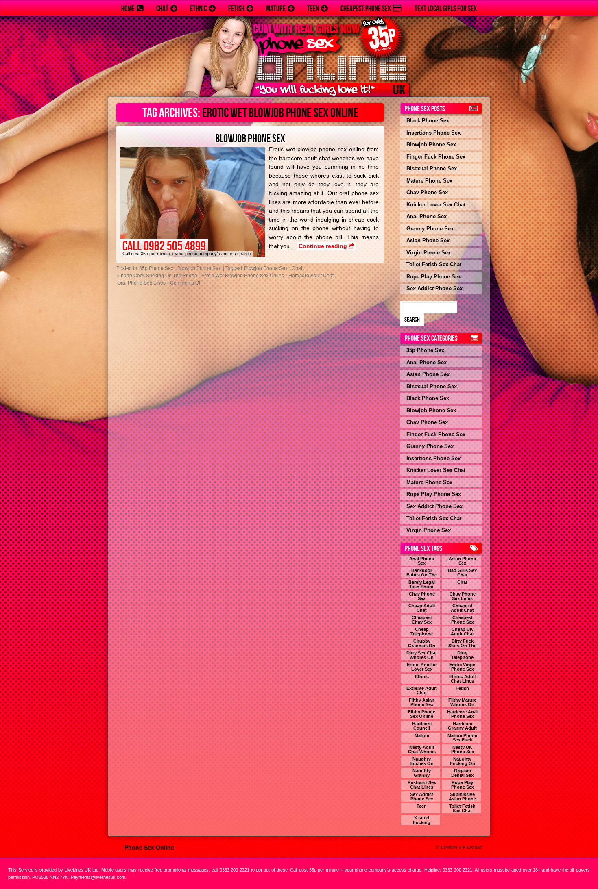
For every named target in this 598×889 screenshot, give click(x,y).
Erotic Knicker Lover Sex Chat (422, 667)
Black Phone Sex (427, 120)
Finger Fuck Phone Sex (435, 157)
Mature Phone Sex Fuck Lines (462, 738)
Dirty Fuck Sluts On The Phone (462, 643)
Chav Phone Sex (427, 192)
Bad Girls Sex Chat (462, 573)
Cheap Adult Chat (421, 608)
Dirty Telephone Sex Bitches (462, 655)
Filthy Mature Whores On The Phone (462, 702)
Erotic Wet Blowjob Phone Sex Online (242, 275)
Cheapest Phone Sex (365, 8)
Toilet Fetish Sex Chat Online (462, 808)
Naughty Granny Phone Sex (421, 773)
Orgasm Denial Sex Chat (462, 773)
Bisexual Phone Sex (431, 168)
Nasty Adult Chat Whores (422, 749)
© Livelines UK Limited (459, 846)
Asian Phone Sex (428, 240)
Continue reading (324, 246)
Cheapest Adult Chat (462, 608)
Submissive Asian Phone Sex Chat (462, 797)
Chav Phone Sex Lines (463, 596)
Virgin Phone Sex (428, 253)
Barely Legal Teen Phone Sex (421, 584)
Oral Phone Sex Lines (141, 282)
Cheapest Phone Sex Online (462, 620)
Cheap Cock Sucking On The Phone (157, 275)
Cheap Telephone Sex (421, 632)
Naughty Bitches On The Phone (422, 761)
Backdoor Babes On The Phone (421, 573)
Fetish (236, 8)
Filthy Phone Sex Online (421, 714)
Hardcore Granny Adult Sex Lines (462, 726)
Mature (276, 8)
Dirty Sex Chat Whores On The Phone (421, 655)
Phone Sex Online (149, 847)
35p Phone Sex (156, 267)
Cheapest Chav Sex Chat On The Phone (421, 620)
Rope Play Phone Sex (433, 277)
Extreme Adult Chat (421, 691)
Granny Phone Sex (430, 229)
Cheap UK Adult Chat (462, 632)
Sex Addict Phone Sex (434, 288)
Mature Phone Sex (429, 181)
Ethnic (198, 8)
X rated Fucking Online (421, 820)
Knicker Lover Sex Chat (435, 205)
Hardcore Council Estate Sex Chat (421, 726)
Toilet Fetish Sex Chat (433, 264)
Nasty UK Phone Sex (462, 749)
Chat (162, 8)
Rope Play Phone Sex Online (462, 785)
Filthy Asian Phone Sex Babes (421, 702)
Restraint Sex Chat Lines (422, 785)
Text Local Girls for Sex (446, 8)
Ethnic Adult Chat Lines (462, 679)
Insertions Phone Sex (433, 133)
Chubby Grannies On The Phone (421, 643)
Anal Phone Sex (426, 216)
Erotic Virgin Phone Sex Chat (462, 667)
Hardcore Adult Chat (311, 275)
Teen (313, 8)
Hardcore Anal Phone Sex (462, 714)
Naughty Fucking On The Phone (462, 761)
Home (128, 8)
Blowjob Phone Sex (250, 138)
